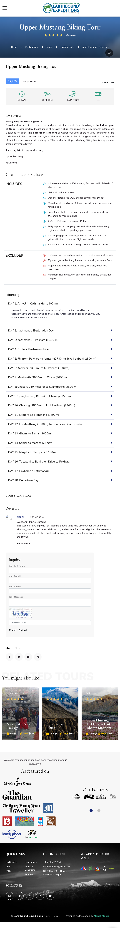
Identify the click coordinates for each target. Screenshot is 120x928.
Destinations (31, 862)
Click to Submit (18, 630)
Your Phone (15, 586)
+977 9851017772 (52, 862)
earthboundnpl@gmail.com (56, 866)
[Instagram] (30, 896)
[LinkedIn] (40, 896)
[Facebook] (20, 896)
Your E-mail (15, 576)
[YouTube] (50, 896)
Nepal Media (101, 916)
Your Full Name (17, 566)
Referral (29, 874)
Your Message (16, 596)
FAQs (8, 871)
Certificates (11, 862)
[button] (91, 810)
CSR (8, 866)
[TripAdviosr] (9, 896)
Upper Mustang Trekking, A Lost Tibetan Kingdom (58, 724)
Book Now (108, 82)
